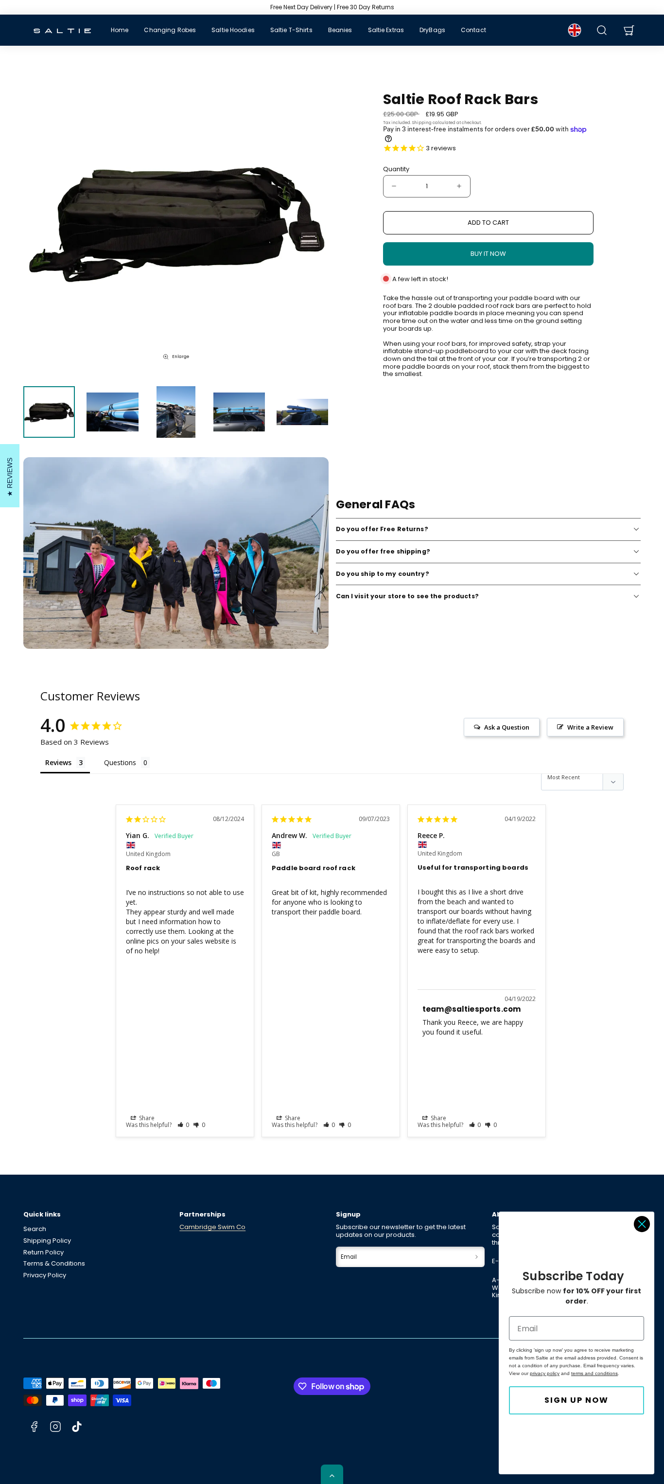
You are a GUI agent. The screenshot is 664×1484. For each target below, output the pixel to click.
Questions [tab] (120, 762)
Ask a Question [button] (506, 727)
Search (34, 1229)
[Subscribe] (477, 1257)
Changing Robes (170, 30)
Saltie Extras (386, 30)
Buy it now (488, 253)
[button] (601, 30)
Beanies (340, 30)
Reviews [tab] (58, 762)
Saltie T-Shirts (291, 30)
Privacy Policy (44, 1275)
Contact (473, 30)
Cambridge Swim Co (212, 1227)
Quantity (396, 169)
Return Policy (43, 1252)
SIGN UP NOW (576, 1400)
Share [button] (146, 1118)
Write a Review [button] (590, 727)
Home (119, 30)
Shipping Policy (47, 1240)
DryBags (432, 30)
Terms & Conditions (54, 1263)
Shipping (422, 122)
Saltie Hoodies (233, 30)
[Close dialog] (641, 1224)
